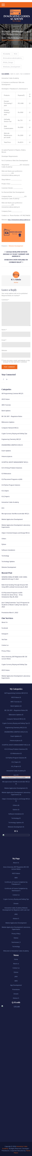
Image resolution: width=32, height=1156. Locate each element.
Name (4, 330)
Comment (5, 300)
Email (4, 340)
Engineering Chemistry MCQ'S (11, 439)
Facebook (5, 628)
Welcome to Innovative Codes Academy (16, 951)
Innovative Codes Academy (17, 17)
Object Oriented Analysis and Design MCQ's (16, 533)
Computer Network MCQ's (10, 428)
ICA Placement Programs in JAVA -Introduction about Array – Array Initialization (12, 595)
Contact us (5, 645)
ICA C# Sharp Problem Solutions (12, 468)
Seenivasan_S (16, 942)
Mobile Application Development (12, 519)
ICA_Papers (5, 491)
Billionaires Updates (8, 422)
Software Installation (8, 550)
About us (16, 963)
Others (4, 538)
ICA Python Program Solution (11, 485)
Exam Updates (6, 451)
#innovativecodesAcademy (12, 58)
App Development (16, 985)
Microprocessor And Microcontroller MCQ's (15, 514)
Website (4, 350)
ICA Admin (5, 74)
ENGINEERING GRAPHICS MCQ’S (12, 445)
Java (3, 508)
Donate (16, 903)
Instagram (5, 634)
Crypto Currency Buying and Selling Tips (14, 433)
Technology (5, 556)
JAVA (16, 914)
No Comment (25, 74)
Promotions (5, 612)
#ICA (15, 54)
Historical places (7, 456)
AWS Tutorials (6, 405)
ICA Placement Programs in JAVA (12, 479)
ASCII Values (6, 399)
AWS (16, 878)
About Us (4, 622)
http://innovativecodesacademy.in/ (19, 220)
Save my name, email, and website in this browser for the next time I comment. (16, 361)
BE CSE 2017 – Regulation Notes (12, 416)
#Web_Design (8, 62)
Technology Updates (8, 561)
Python (4, 544)
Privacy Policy (6, 651)
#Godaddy (6, 54)
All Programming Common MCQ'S (12, 393)
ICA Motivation (6, 473)
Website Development (16, 246)
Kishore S (16, 918)
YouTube (4, 639)
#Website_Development (11, 67)
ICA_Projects (6, 496)
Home (16, 959)
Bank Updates (6, 411)
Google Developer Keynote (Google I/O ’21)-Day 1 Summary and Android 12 (16, 254)
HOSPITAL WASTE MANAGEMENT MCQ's (15, 462)
